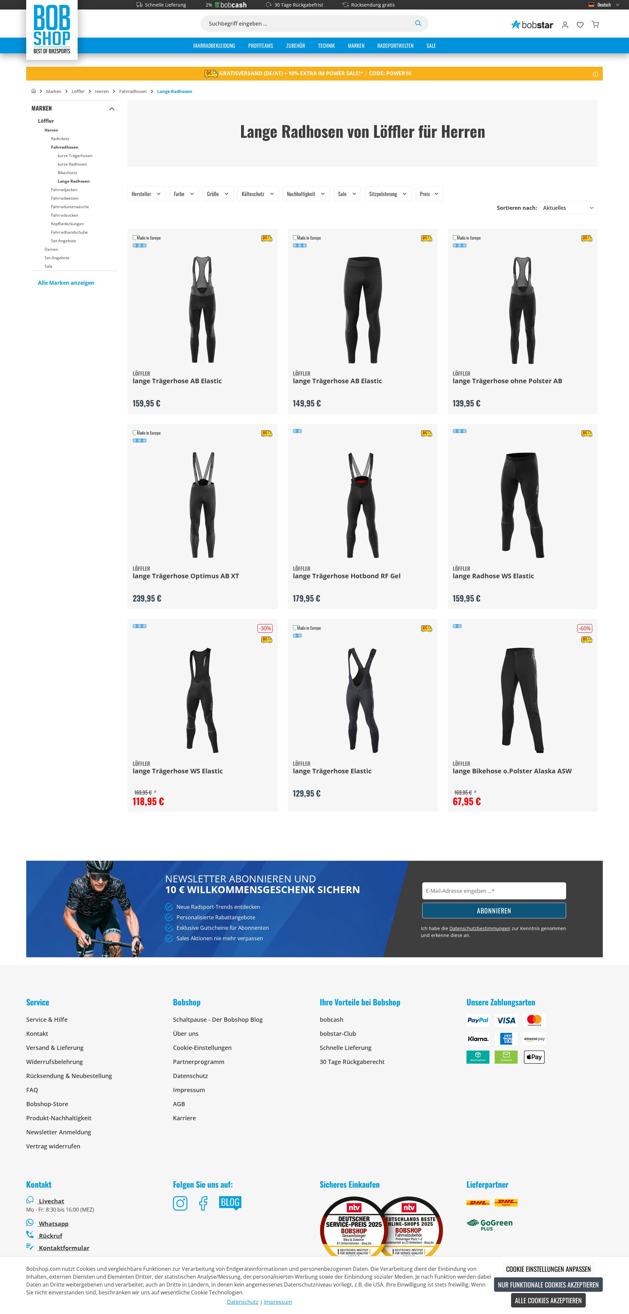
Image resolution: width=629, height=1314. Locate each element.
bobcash (331, 1019)
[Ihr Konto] (565, 23)
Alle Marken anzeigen (66, 282)
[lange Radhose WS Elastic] (522, 505)
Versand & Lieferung (55, 1048)
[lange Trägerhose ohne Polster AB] (522, 310)
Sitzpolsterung (383, 194)
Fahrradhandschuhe (69, 232)
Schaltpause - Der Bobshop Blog (218, 1019)
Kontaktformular (63, 1248)
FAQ (32, 1090)
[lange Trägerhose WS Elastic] (202, 700)
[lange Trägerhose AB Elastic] (202, 310)
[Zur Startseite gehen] (52, 28)
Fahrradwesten (65, 198)
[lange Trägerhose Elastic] (362, 700)
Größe (213, 194)
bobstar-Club (338, 1033)
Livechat (51, 1201)
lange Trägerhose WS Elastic (178, 771)
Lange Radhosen (74, 181)
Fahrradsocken (64, 215)
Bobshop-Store (47, 1104)
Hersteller (142, 194)
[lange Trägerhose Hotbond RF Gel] (362, 505)
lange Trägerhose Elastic (332, 771)
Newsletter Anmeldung (58, 1132)
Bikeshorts (67, 172)
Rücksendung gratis (373, 5)
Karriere (184, 1118)
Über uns (186, 1033)
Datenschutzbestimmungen (479, 928)
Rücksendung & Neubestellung (69, 1076)
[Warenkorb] (595, 23)
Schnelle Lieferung (165, 5)
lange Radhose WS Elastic (493, 576)
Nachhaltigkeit (301, 194)
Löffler (46, 120)
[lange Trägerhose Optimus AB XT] (202, 505)
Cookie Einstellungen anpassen (548, 1269)
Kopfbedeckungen (67, 223)
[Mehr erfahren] (595, 73)
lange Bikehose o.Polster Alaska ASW (512, 771)
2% (209, 5)
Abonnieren (494, 910)
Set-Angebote (63, 240)
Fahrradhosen (64, 147)
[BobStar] (532, 23)
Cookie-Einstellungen (202, 1048)
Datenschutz (190, 1076)
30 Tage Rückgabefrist (299, 5)
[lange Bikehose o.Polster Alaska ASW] (522, 700)
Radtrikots (60, 138)
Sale (48, 266)
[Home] (33, 91)
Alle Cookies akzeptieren (548, 1300)
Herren (51, 130)
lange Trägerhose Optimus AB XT (186, 576)
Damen (51, 249)
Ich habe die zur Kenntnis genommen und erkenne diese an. (493, 931)
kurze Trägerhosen (75, 155)
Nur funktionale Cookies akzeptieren (548, 1284)
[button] (111, 108)
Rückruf (49, 1236)
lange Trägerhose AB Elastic (177, 381)
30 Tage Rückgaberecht (352, 1062)
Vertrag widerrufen (53, 1146)
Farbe (180, 194)
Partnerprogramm (198, 1062)
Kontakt (37, 1033)
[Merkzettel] (580, 23)
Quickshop (202, 321)
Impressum (189, 1090)
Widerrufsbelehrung (54, 1062)
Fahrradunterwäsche (70, 206)
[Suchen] (418, 23)
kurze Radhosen (72, 164)
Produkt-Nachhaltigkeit (58, 1118)
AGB (179, 1104)
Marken (41, 108)
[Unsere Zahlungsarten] (535, 1041)
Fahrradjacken (64, 189)
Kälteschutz (254, 194)
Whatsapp (52, 1224)
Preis (425, 194)
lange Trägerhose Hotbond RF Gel (347, 576)
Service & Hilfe (46, 1019)
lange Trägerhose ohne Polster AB (507, 381)
